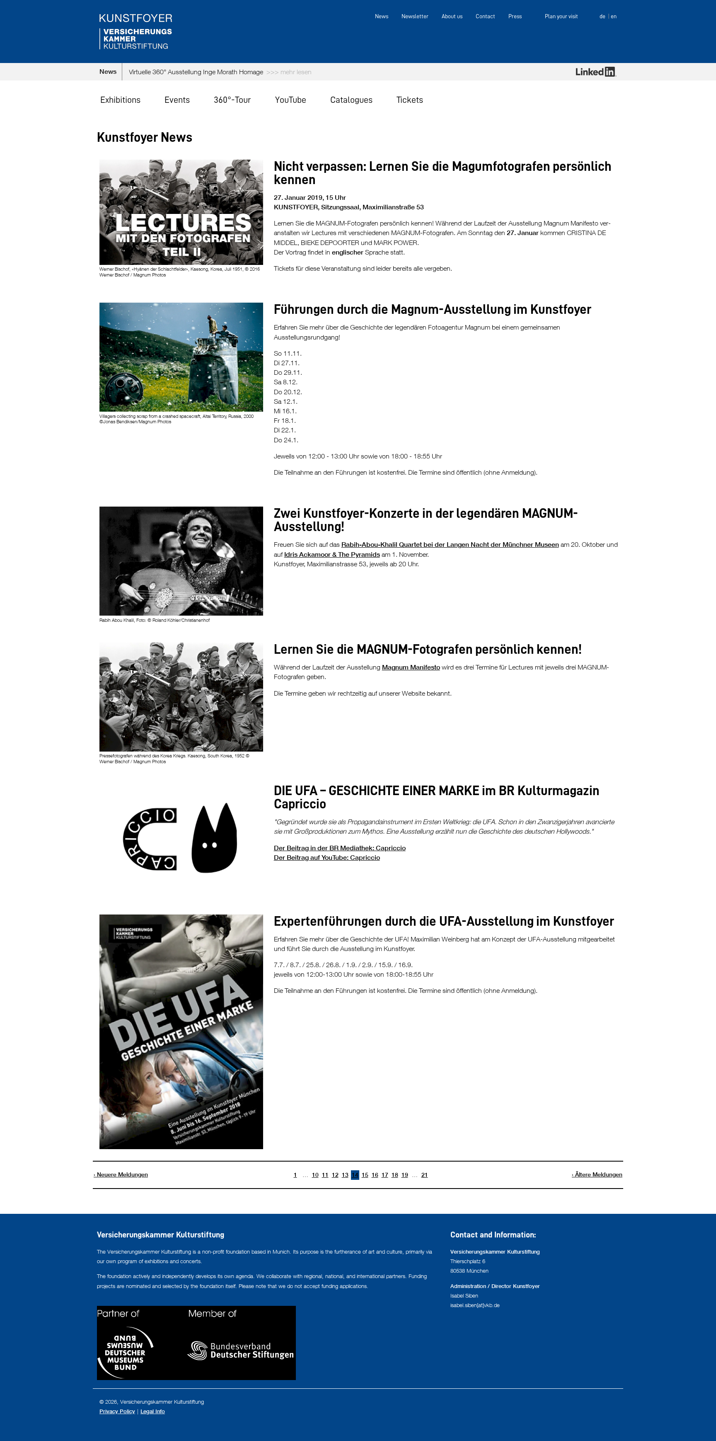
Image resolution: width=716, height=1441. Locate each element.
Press (515, 16)
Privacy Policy (117, 1411)
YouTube (290, 99)
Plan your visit (561, 16)
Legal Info (152, 1411)
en (614, 16)
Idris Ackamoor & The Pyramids (332, 554)
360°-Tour (232, 99)
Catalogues (351, 99)
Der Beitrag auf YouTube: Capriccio (327, 857)
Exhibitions (120, 99)
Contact (485, 16)
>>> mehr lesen (475, 71)
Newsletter (415, 16)
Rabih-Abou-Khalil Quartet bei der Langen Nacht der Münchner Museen (450, 544)
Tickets (410, 99)
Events (177, 99)
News (381, 16)
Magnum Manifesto (411, 667)
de (602, 16)
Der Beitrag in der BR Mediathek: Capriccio (340, 848)
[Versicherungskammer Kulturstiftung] (136, 31)
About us (452, 16)
